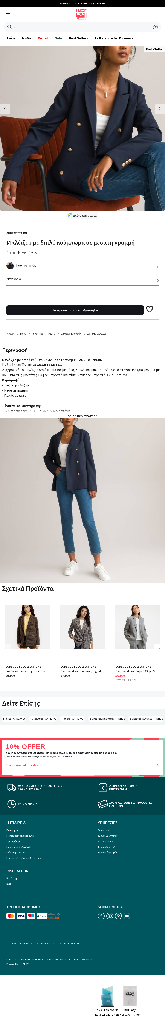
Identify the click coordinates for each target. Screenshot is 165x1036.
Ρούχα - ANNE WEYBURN (73, 719)
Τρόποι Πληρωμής (108, 852)
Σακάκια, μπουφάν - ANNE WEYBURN (107, 719)
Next (161, 651)
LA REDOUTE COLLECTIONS (23, 666)
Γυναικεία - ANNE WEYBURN (44, 719)
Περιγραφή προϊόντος (21, 252)
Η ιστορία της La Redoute (20, 835)
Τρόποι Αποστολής (108, 846)
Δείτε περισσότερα (82, 416)
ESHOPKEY (24, 964)
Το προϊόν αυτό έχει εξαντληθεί (75, 310)
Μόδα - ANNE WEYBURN (14, 719)
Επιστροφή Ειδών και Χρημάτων (23, 858)
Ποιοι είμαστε (13, 830)
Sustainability (105, 841)
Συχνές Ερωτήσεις (108, 835)
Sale (58, 38)
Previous (8, 651)
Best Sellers (78, 38)
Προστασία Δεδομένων (18, 846)
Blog (8, 883)
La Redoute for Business (114, 38)
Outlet (43, 38)
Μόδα (26, 38)
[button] (9, 27)
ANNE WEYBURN (16, 233)
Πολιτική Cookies (15, 852)
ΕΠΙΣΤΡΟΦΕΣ (12, 943)
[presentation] (5, 109)
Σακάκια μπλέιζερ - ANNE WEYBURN (146, 719)
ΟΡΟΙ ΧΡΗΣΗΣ (29, 943)
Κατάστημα (12, 878)
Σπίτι (10, 38)
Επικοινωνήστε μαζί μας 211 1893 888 (95, 3)
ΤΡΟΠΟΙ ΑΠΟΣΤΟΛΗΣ (48, 943)
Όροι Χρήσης (13, 841)
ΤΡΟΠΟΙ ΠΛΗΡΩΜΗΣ (71, 943)
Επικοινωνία (104, 830)
